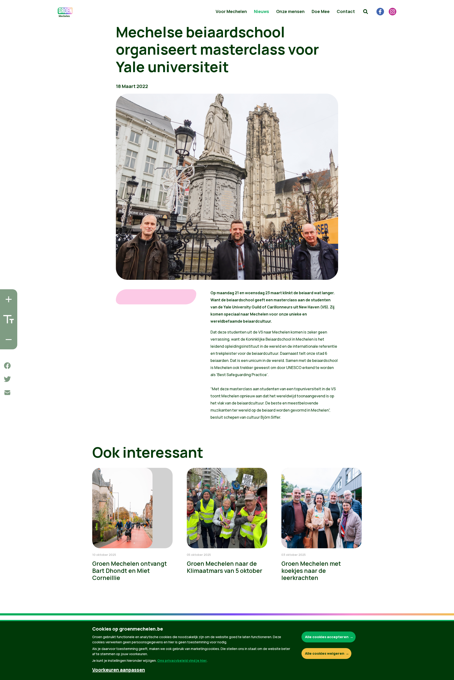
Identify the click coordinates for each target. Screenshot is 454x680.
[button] (365, 11)
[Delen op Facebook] (7, 366)
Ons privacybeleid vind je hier (182, 660)
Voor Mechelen (231, 11)
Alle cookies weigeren (324, 653)
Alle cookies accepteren (327, 636)
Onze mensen (290, 11)
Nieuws (261, 11)
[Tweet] (7, 379)
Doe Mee (321, 11)
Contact (346, 11)
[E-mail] (7, 393)
